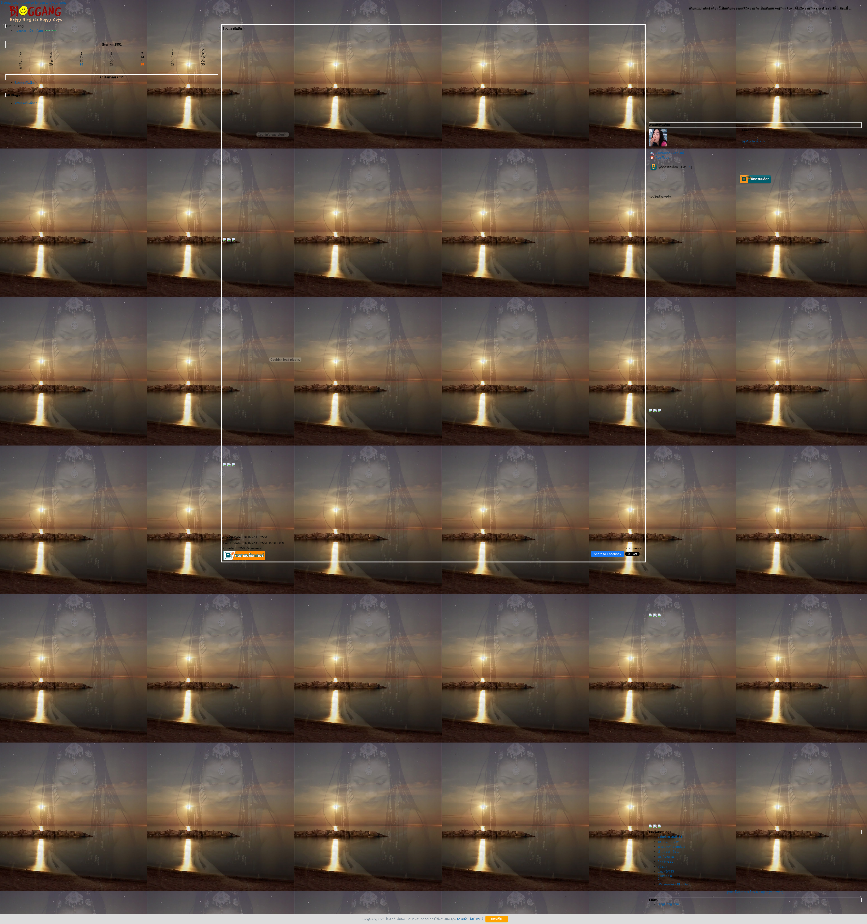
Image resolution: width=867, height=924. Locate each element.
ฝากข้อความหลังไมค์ (669, 153)
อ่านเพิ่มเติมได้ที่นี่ (470, 919)
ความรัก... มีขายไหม (29, 31)
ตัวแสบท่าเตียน (668, 851)
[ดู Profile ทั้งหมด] (754, 141)
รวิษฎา (662, 866)
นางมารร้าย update (671, 846)
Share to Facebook (607, 554)
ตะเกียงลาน (666, 856)
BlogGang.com (668, 904)
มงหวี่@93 (666, 871)
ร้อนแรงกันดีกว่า (25, 82)
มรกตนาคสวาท (668, 841)
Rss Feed (662, 157)
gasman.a (665, 876)
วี (659, 880)
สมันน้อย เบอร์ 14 (670, 836)
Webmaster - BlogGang (674, 884)
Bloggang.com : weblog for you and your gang (34, 2)
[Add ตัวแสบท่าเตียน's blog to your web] (755, 892)
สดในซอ (665, 861)
